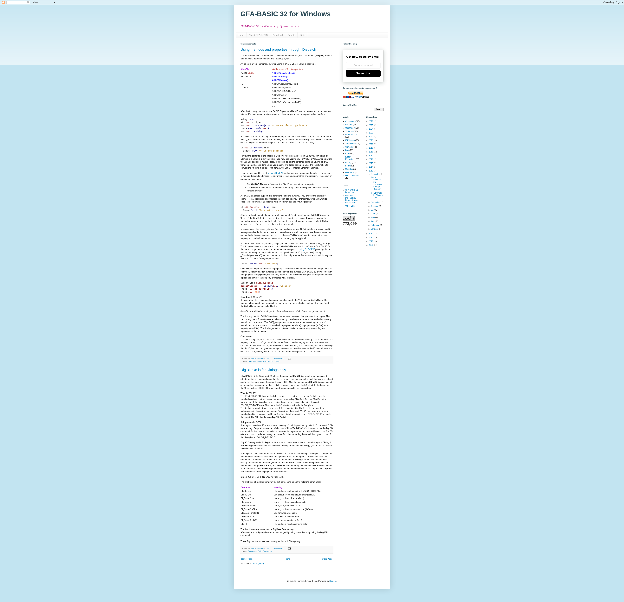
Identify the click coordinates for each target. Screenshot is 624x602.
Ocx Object (275, 361)
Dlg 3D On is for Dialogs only (263, 370)
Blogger (332, 581)
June (373, 214)
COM (250, 361)
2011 (371, 237)
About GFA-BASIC (258, 35)
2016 (371, 159)
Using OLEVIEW (275, 173)
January (375, 229)
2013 (371, 171)
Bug (347, 150)
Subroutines (350, 143)
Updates (349, 169)
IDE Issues (350, 140)
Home (241, 35)
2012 (371, 234)
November (376, 202)
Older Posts (327, 559)
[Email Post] (289, 358)
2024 (371, 129)
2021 (371, 140)
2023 (371, 133)
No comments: (279, 358)
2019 (371, 148)
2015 (371, 163)
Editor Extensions (265, 551)
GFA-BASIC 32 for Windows (285, 14)
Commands (257, 361)
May (373, 217)
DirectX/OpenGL (352, 176)
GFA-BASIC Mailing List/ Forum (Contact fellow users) (352, 199)
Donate (291, 35)
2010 (371, 241)
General (348, 125)
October (374, 206)
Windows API (351, 134)
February (375, 225)
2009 (371, 245)
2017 (371, 155)
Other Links (350, 206)
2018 (371, 152)
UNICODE (349, 172)
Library (348, 162)
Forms (348, 166)
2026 (371, 121)
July (373, 210)
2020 (371, 144)
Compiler (266, 361)
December (376, 174)
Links (302, 35)
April (373, 221)
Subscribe (363, 73)
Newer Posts (247, 559)
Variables (349, 131)
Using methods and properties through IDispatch (278, 49)
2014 (371, 167)
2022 (371, 136)
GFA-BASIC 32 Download (351, 191)
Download (278, 35)
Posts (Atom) (258, 564)
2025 (371, 125)
